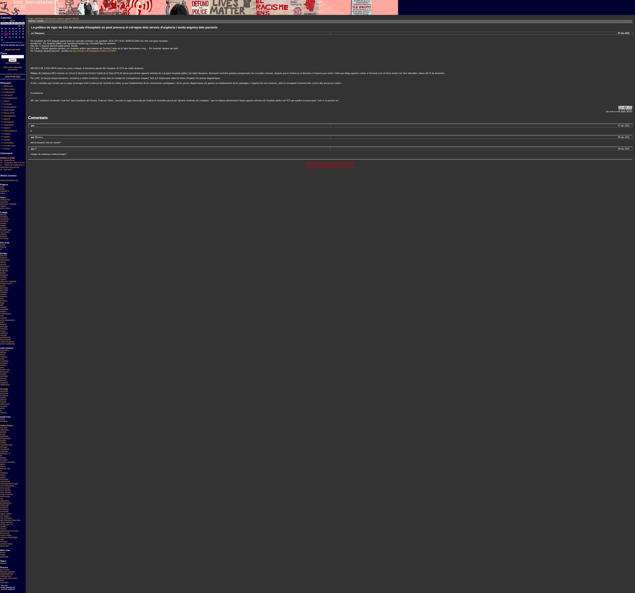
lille (1, 305)
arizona (3, 428)
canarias (4, 202)
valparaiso (5, 385)
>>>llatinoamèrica (9, 131)
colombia (4, 361)
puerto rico (5, 369)
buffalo (3, 443)
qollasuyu (4, 372)
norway (3, 318)
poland (3, 324)
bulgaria (4, 275)
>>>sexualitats (7, 143)
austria (3, 264)
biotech (3, 563)
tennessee (5, 533)
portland (4, 507)
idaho (2, 464)
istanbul (3, 296)
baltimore (4, 436)
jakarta (3, 400)
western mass (6, 544)
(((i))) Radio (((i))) (12, 76)
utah (2, 539)
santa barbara (6, 522)
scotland (4, 333)
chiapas (3, 357)
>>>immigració (7, 122)
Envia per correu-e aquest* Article (63, 18)
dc (1, 456)
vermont (3, 542)
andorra (3, 258)
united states (6, 535)
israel (2, 554)
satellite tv (4, 191)
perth (2, 408)
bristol (3, 273)
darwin (3, 397)
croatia (3, 277)
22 (20, 34)
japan (2, 245)
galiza (3, 286)
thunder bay (5, 230)
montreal (4, 221)
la (1, 471)
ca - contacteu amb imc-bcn (12, 162)
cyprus (3, 279)
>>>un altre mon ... (9, 146)
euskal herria (6, 283)
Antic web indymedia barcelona (12, 68)
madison (4, 473)
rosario (3, 374)
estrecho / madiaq (8, 204)
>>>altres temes (8, 89)
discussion (5, 570)
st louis (3, 529)
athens (3, 262)
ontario (3, 223)
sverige (3, 335)
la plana (3, 301)
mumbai (3, 421)
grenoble (4, 290)
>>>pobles (5, 137)
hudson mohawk (7, 462)
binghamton (5, 438)
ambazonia (5, 200)
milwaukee (5, 481)
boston (3, 440)
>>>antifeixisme (8, 92)
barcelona (4, 266)
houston (3, 460)
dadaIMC (4, 589)
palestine (4, 557)
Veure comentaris (36, 18)
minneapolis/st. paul (9, 483)
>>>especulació (8, 110)
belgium (3, 268)
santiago (4, 376)
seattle (3, 526)
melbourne (5, 404)
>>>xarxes (5, 149)
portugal (4, 326)
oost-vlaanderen (7, 320)
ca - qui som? (6, 169)
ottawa (3, 225)
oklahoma (4, 501)
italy (2, 298)
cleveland (4, 449)
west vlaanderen (7, 344)
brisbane (4, 395)
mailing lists (5, 576)
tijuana (3, 380)
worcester (4, 546)
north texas (5, 496)
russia (3, 331)
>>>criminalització (9, 98)
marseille (4, 309)
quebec (3, 228)
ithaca (3, 466)
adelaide (4, 391)
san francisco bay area (10, 520)
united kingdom (7, 342)
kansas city (5, 468)
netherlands (5, 314)
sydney (3, 412)
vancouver (5, 232)
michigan (4, 479)
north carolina (6, 494)
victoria (3, 234)
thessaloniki (5, 339)
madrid (3, 307)
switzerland (5, 337)
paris (2, 322)
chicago (3, 447)
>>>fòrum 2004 (7, 113)
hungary (4, 292)
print (2, 187)
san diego (4, 516)
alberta (3, 215)
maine (3, 475)
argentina (4, 350)
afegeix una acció (12, 49)
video (2, 193)
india (2, 419)
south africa (5, 208)
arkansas (4, 430)
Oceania (4, 389)
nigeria (3, 206)
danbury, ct (5, 453)
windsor (3, 236)
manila (3, 247)
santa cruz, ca (6, 524)
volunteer (4, 582)
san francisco (6, 518)
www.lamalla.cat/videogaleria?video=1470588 (94, 51)
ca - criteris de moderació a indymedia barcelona (12, 166)
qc (1, 249)
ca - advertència (7, 160)
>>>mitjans (6, 134)
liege (2, 303)
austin (3, 434)
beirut (2, 552)
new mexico (5, 490)
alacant (3, 255)
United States (6, 425)
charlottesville (6, 445)
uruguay (4, 382)
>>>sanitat (5, 140)
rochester (4, 511)
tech (2, 580)
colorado (4, 451)
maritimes (4, 219)
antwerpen (5, 260)
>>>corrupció (7, 95)
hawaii (3, 458)
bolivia (3, 352)
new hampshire (7, 486)
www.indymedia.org (9, 180)
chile (2, 359)
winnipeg (4, 238)
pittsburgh (4, 505)
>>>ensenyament (8, 107)
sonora (3, 378)
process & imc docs (9, 578)
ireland (3, 294)
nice (2, 316)
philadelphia (5, 503)
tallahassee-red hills (9, 531)
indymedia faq (6, 574)
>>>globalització (8, 116)
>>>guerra (5, 119)
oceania (3, 406)
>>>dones (5, 101)
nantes (3, 311)
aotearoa (4, 393)
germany (4, 288)
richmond (4, 509)
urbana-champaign (8, 537)
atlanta (3, 432)
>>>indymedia (7, 125)
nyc (1, 499)
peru (2, 367)
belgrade (4, 271)
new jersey (5, 488)
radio (2, 189)
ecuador (4, 363)
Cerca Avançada (12, 63)
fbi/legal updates (7, 572)
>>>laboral (5, 128)
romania (4, 329)
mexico (3, 365)
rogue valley (5, 514)
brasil (2, 354)
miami (3, 477)
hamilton (4, 217)
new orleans (5, 492)
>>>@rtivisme (7, 86)
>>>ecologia (6, 104)
